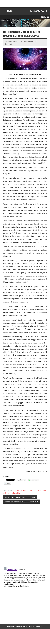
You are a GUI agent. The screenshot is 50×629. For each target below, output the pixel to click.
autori (6, 497)
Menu (9, 11)
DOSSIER (32, 497)
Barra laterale (37, 11)
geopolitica (34, 490)
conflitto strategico (21, 490)
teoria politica (15, 493)
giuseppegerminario (28, 41)
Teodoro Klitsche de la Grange (15, 502)
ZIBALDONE (34, 502)
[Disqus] (25, 535)
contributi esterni (18, 497)
